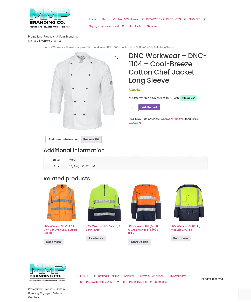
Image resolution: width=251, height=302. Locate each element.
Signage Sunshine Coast (104, 26)
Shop (105, 19)
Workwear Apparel (76, 47)
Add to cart (149, 107)
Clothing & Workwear (126, 19)
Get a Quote (134, 26)
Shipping (129, 276)
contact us (160, 281)
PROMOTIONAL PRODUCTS (163, 19)
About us (152, 26)
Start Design (139, 242)
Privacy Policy (177, 276)
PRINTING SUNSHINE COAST (96, 281)
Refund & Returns (108, 276)
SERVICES (194, 19)
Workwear (58, 47)
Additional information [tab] (63, 139)
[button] (116, 57)
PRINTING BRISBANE (134, 281)
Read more (53, 242)
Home (92, 19)
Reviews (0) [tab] (91, 139)
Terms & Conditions (152, 276)
